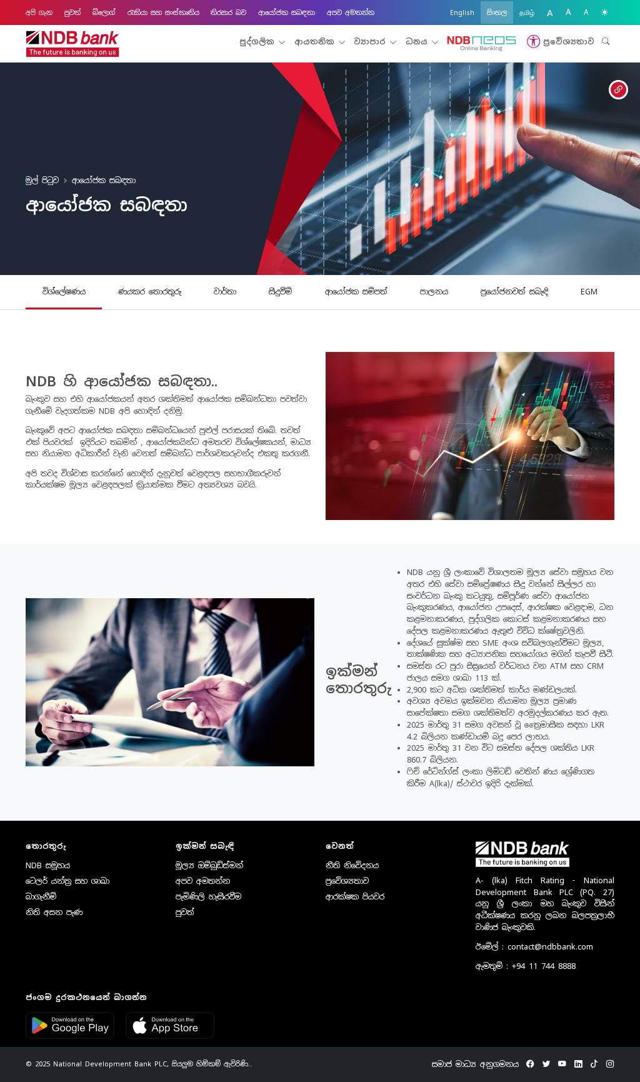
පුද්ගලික (258, 41)
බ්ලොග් (104, 12)
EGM (589, 291)
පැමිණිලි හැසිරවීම (208, 896)
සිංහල (497, 12)
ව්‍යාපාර (371, 41)
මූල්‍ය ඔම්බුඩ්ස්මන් (209, 865)
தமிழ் (526, 12)
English (462, 12)
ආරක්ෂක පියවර (355, 896)
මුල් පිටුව (42, 180)
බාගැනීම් (41, 896)
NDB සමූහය (48, 865)
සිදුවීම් (280, 291)
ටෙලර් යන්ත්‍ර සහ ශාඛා (67, 881)
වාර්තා (225, 291)
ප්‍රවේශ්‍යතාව (347, 881)
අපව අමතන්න (350, 12)
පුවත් (72, 12)
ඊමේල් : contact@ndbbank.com (534, 946)
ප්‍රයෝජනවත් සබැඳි (514, 291)
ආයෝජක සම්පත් (356, 291)
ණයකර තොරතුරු (149, 291)
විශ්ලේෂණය (64, 291)
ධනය (418, 41)
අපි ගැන (39, 12)
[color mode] (604, 12)
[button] (558, 41)
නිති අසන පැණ (54, 912)
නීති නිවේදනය (352, 865)
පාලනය (434, 291)
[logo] (72, 44)
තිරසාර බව (228, 12)
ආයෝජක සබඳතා (286, 12)
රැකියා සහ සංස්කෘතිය (163, 12)
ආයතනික (316, 41)
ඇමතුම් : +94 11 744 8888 (526, 966)
